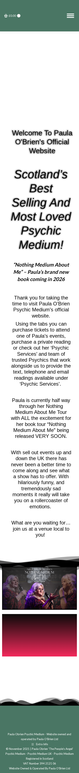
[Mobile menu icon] (70, 15)
